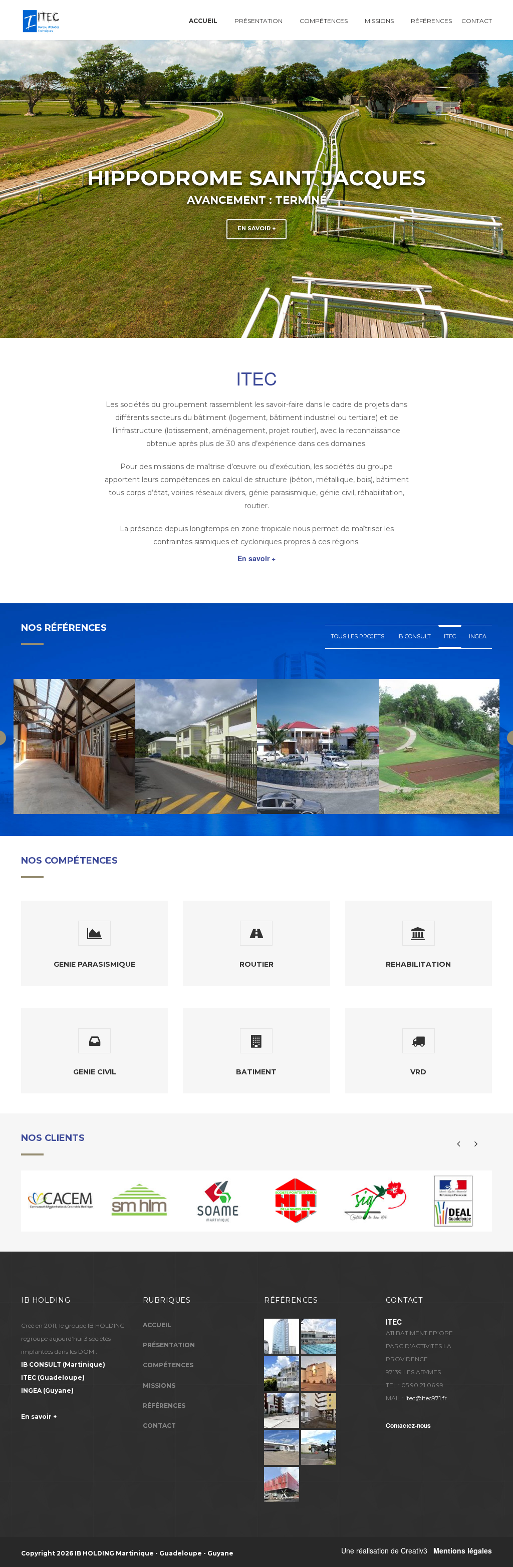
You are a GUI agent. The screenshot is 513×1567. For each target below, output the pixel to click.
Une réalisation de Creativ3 (384, 1550)
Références (431, 21)
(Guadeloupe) (53, 1377)
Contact (476, 21)
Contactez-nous (408, 1425)
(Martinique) (63, 1364)
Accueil (157, 1325)
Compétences (324, 21)
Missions (379, 21)
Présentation (258, 21)
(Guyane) (47, 1390)
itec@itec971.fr (426, 1398)
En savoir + (256, 228)
